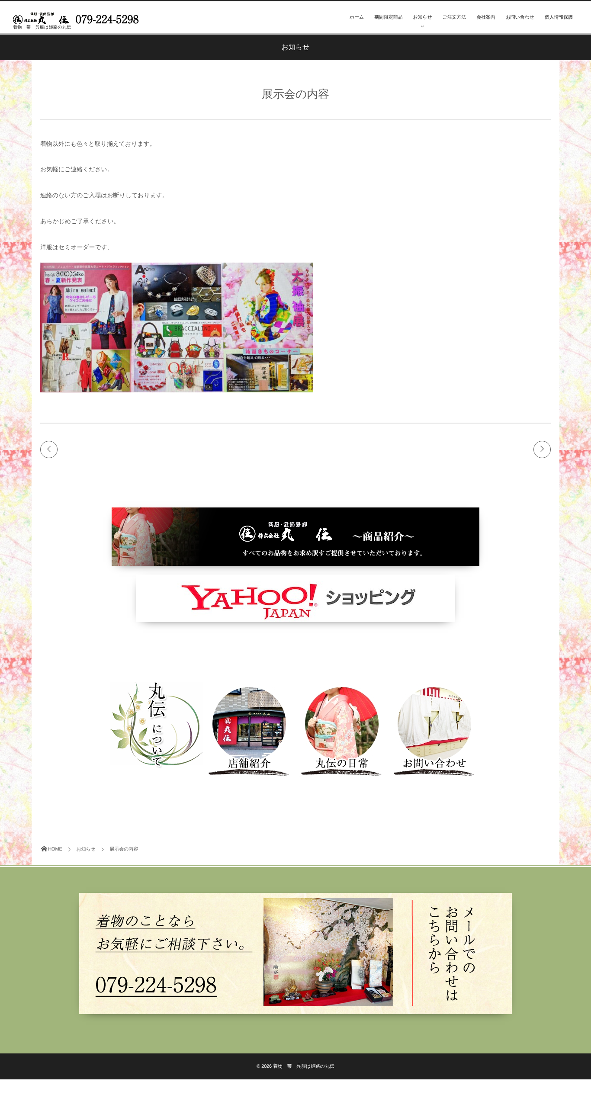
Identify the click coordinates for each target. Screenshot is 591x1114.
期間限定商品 (388, 17)
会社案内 (485, 17)
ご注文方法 (454, 17)
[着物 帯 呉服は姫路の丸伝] (78, 16)
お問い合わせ (520, 17)
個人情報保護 (559, 17)
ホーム (357, 17)
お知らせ (422, 17)
